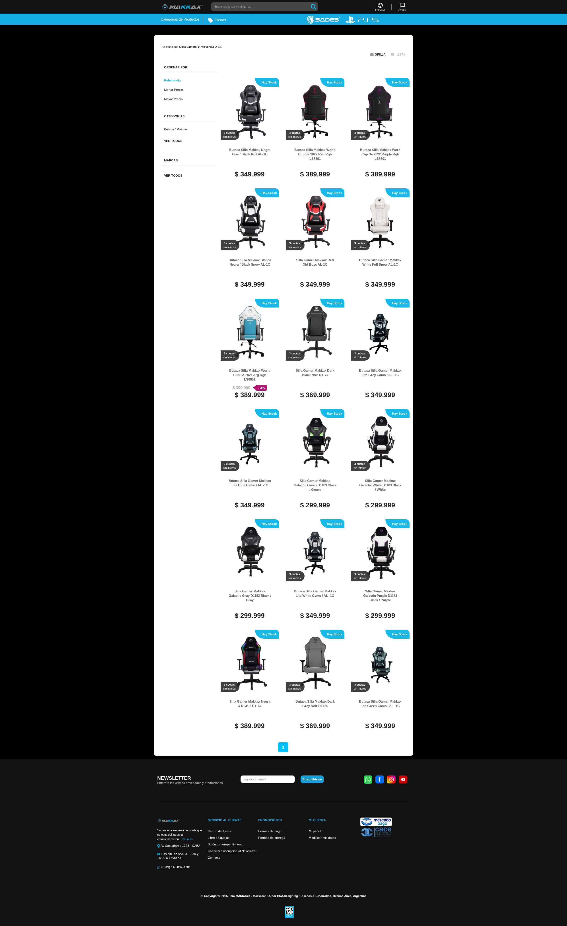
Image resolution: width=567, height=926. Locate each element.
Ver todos (173, 141)
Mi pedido (315, 831)
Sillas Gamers (188, 46)
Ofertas (220, 20)
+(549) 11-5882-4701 (175, 867)
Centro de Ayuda (219, 831)
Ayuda (402, 9)
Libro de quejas (218, 837)
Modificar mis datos (322, 837)
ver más (187, 839)
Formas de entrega (271, 837)
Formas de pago (270, 831)
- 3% (261, 388)
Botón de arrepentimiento (225, 844)
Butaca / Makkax (175, 129)
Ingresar (380, 9)
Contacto (214, 857)
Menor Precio (173, 89)
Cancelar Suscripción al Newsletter (232, 851)
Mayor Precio (173, 99)
